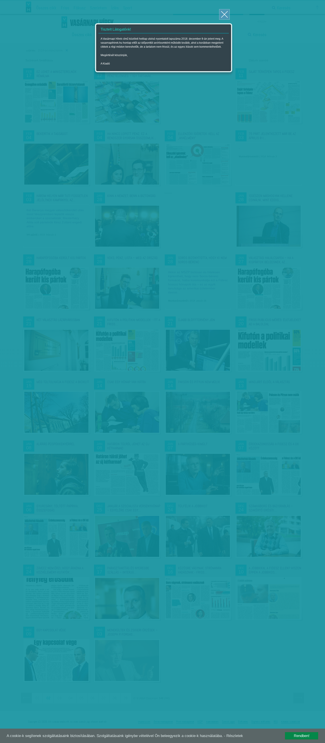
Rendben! (302, 736)
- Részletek (233, 736)
